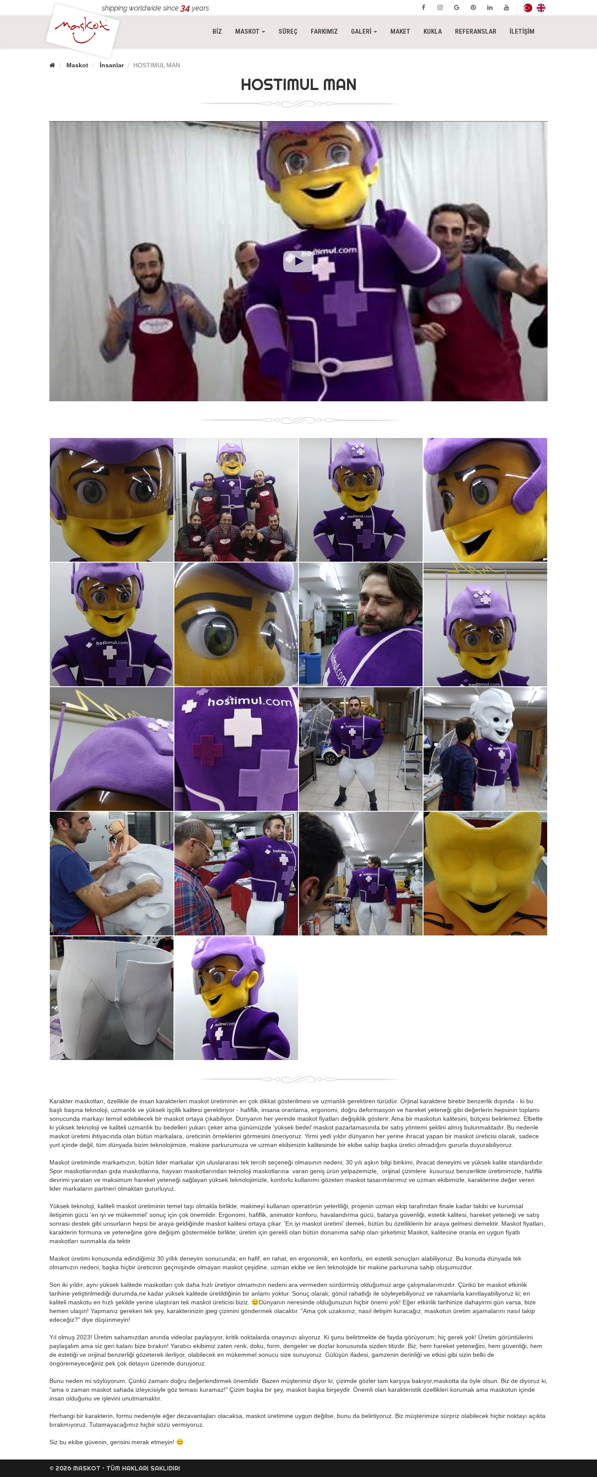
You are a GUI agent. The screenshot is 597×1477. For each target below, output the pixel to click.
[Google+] (457, 7)
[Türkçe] (528, 7)
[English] (541, 7)
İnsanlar (112, 65)
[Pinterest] (473, 7)
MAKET (400, 31)
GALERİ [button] (362, 31)
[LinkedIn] (490, 7)
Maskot (77, 65)
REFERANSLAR (475, 31)
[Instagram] (440, 7)
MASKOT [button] (253, 31)
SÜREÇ (288, 31)
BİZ (217, 31)
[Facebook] (423, 7)
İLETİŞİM (522, 31)
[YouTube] (506, 7)
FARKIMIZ (324, 31)
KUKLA (432, 31)
